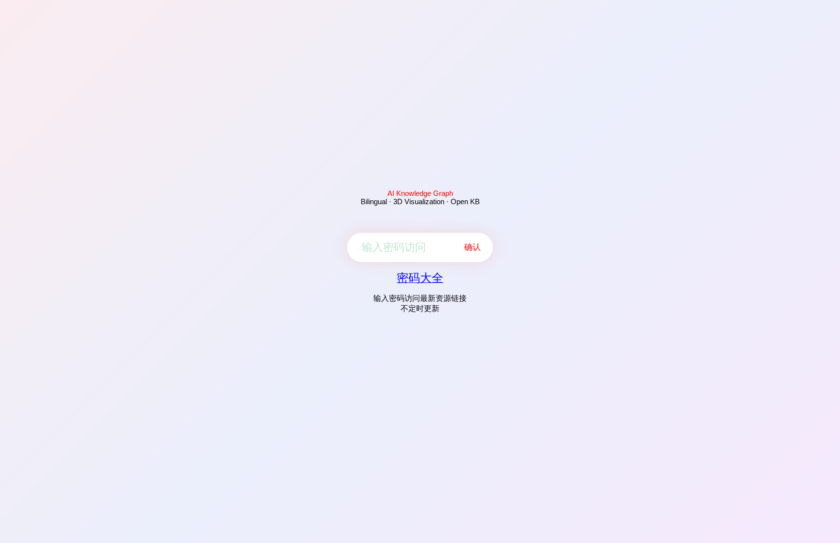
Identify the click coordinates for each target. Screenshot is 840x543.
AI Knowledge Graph (420, 193)
